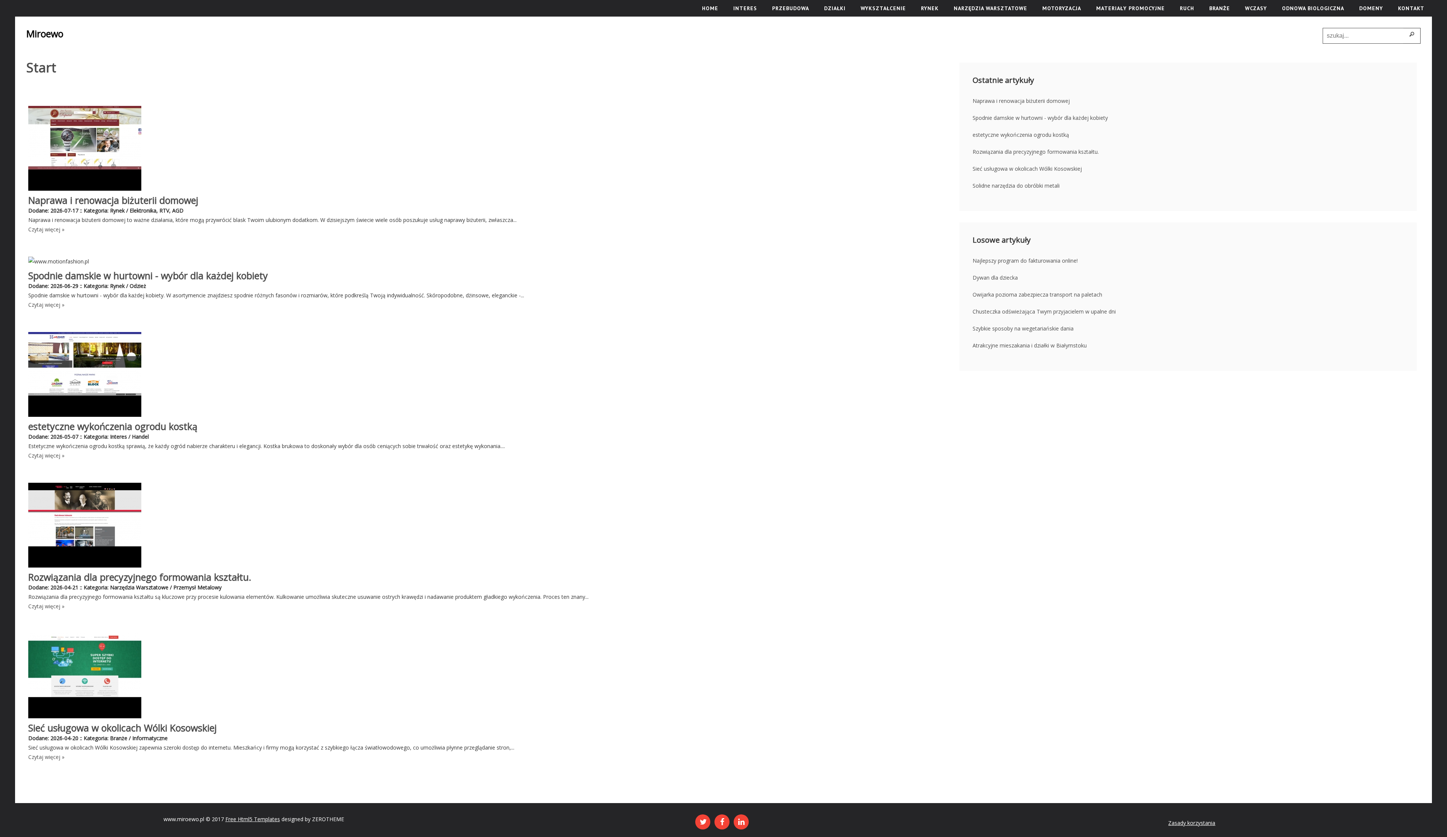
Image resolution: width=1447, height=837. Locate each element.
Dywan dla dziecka (995, 277)
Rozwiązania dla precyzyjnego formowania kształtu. (139, 577)
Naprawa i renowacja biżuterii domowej (113, 200)
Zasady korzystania (1191, 822)
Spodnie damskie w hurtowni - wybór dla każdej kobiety (148, 275)
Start (41, 67)
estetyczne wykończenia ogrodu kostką (112, 426)
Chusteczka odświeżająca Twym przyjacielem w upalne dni (1044, 311)
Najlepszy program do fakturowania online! (1025, 260)
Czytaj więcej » (46, 229)
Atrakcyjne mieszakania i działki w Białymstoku (1030, 345)
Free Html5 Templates (252, 819)
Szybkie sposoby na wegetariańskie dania (1023, 328)
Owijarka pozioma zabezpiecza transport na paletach (1037, 294)
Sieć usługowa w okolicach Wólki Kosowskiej (122, 727)
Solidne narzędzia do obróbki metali (1016, 185)
